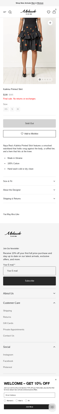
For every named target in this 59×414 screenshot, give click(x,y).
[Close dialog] (56, 379)
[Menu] (4, 12)
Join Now (29, 407)
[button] (54, 12)
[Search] (10, 12)
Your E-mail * (9, 265)
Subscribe (29, 281)
